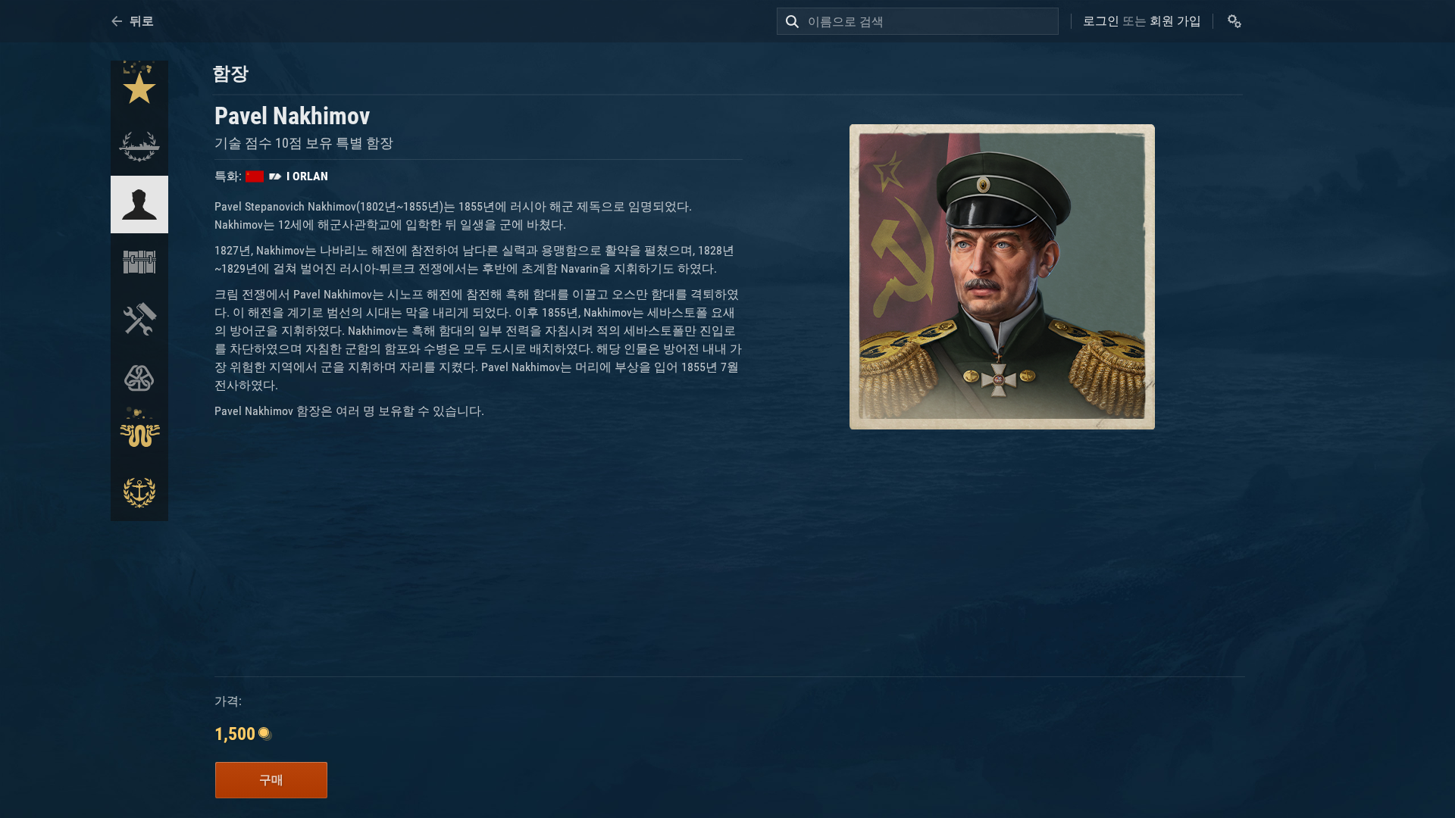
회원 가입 (1175, 21)
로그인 (1101, 21)
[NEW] (139, 89)
